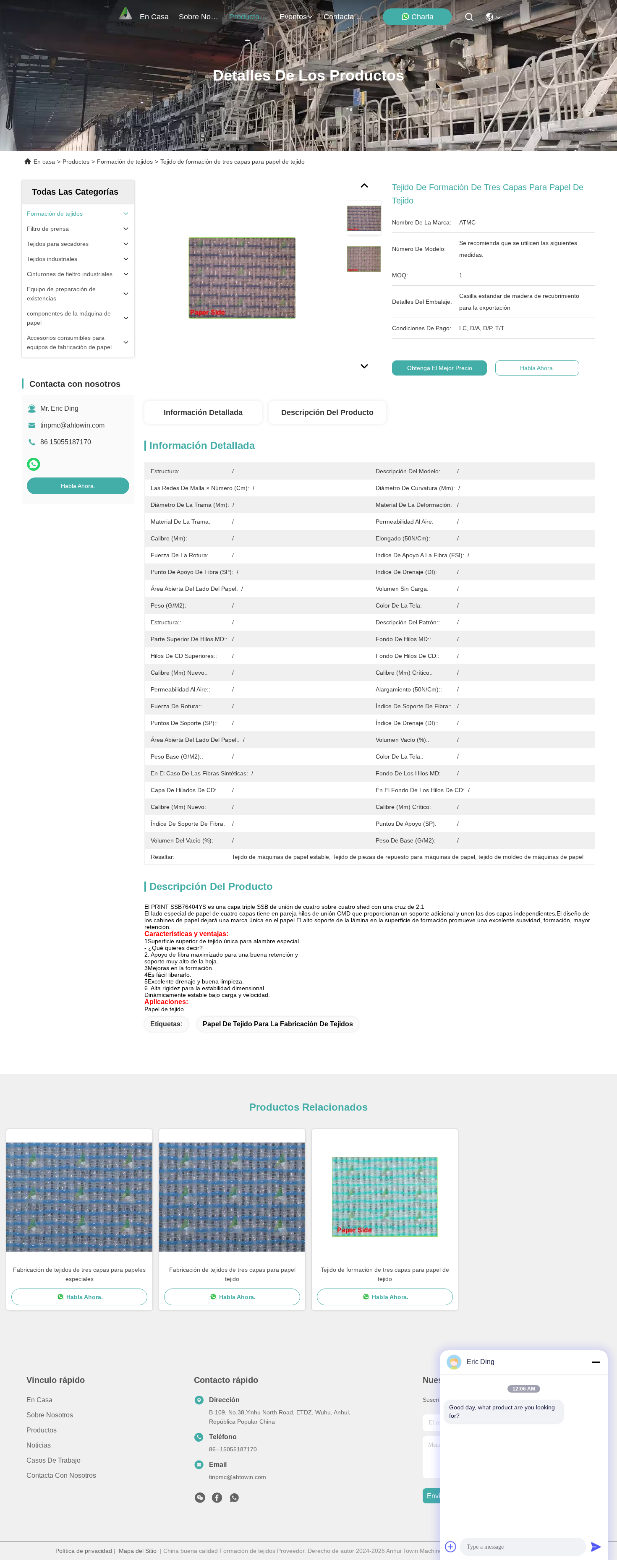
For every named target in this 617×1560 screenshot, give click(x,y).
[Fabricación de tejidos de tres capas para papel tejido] (232, 1197)
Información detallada (203, 412)
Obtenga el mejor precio (439, 368)
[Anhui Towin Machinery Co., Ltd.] (125, 16)
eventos (293, 17)
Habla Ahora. (78, 486)
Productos (76, 161)
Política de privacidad (83, 1550)
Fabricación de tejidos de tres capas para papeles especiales (79, 1274)
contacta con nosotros (344, 17)
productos (246, 17)
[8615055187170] (234, 1500)
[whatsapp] (33, 464)
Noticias (38, 1445)
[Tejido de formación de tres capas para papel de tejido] (241, 277)
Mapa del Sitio (138, 1550)
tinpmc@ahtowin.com (72, 425)
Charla (422, 17)
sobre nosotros (199, 17)
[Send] (596, 1546)
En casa (154, 17)
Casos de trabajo (53, 1460)
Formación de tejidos (125, 161)
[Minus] (596, 1362)
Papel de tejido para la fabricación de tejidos (278, 1024)
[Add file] (451, 1546)
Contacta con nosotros (61, 1475)
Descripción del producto (327, 412)
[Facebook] (217, 1500)
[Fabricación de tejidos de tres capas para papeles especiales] (79, 1197)
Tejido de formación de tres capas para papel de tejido (385, 1274)
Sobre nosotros (49, 1415)
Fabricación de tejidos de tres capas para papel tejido (232, 1274)
